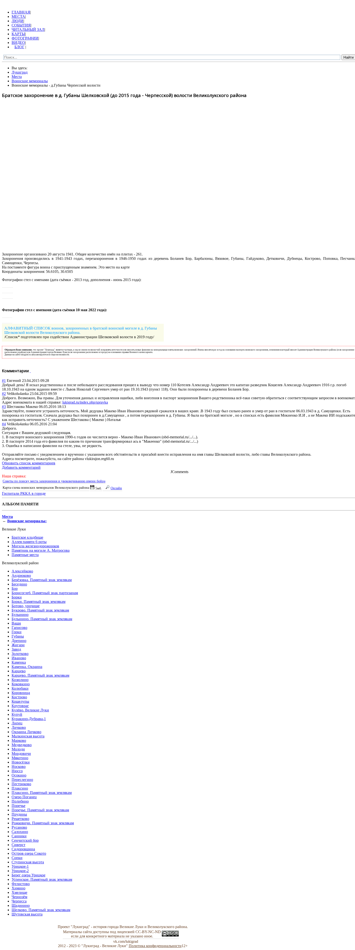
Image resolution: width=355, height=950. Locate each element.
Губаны (18, 636)
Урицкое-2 (20, 871)
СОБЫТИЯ (21, 25)
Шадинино (21, 905)
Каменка (19, 662)
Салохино (20, 832)
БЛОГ (19, 47)
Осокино (19, 775)
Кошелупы (20, 701)
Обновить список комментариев (28, 463)
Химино (18, 888)
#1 (4, 381)
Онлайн (116, 488)
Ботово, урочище (26, 606)
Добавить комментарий (21, 467)
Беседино (19, 584)
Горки (16, 632)
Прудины (19, 814)
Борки (17, 597)
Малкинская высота (28, 736)
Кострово (19, 697)
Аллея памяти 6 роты (29, 542)
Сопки (17, 858)
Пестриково (21, 784)
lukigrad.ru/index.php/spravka (85, 402)
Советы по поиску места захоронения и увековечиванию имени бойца (54, 481)
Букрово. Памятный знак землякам (40, 610)
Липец (17, 723)
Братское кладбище (27, 537)
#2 (4, 394)
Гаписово (19, 628)
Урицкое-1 (20, 866)
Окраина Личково (26, 732)
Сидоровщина (23, 849)
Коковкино (21, 684)
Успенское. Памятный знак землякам (42, 879)
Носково (19, 766)
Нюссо (17, 771)
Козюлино (20, 680)
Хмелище (19, 892)
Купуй (17, 714)
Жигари (18, 645)
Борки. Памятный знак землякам (38, 601)
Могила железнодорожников (35, 546)
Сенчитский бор (25, 840)
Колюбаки (20, 688)
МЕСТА (18, 16)
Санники (19, 836)
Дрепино (19, 641)
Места (7, 517)
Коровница (21, 693)
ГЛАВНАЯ (21, 12)
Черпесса (19, 901)
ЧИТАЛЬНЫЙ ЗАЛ (28, 30)
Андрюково (21, 575)
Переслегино (22, 780)
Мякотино (20, 758)
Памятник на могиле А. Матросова (41, 550)
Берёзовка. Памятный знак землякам (42, 580)
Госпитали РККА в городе (24, 493)
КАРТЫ (18, 34)
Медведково (22, 745)
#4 (4, 424)
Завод (16, 649)
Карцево (19, 671)
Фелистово (21, 884)
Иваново (19, 658)
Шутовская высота (27, 914)
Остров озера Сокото (29, 853)
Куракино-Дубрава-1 (29, 719)
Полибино (20, 801)
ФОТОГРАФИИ (25, 38)
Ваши (16, 623)
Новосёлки (21, 762)
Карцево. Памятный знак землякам (40, 675)
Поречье (18, 806)
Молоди (18, 749)
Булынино (20, 615)
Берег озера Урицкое (28, 875)
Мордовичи (21, 753)
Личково (19, 727)
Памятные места (25, 555)
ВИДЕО (18, 43)
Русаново (19, 827)
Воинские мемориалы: (27, 521)
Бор (15, 588)
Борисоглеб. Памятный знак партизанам (45, 593)
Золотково (20, 654)
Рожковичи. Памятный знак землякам (43, 823)
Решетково (20, 819)
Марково (19, 740)
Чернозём (19, 897)
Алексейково (22, 571)
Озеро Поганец (24, 797)
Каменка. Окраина (27, 667)
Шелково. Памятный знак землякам (41, 910)
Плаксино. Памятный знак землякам (42, 793)
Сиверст (18, 845)
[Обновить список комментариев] (30, 370)
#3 (4, 407)
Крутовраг (20, 706)
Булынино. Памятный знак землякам (42, 619)
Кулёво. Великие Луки (30, 710)
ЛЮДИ (17, 21)
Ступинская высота (28, 862)
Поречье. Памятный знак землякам (40, 810)
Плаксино (20, 788)
